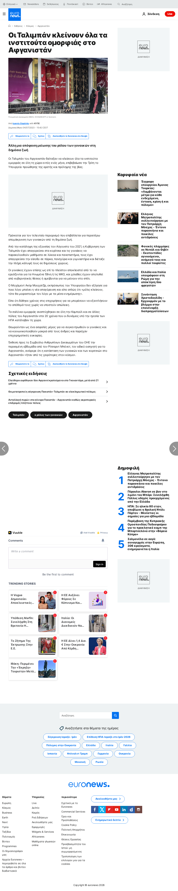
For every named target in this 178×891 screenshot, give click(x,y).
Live (170, 13)
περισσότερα (69, 796)
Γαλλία (127, 745)
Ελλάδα (91, 745)
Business (7, 812)
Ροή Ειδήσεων (40, 817)
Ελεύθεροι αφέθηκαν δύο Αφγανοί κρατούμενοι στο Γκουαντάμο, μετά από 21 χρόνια (53, 382)
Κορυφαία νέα (132, 174)
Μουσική (80, 762)
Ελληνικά (10, 4)
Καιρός (36, 812)
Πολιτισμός (8, 836)
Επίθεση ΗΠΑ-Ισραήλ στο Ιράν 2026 (108, 737)
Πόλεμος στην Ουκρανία (61, 745)
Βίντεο (6, 841)
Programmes (9, 846)
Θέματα (6, 796)
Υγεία (5, 827)
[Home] (9, 26)
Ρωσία (99, 762)
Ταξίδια (6, 831)
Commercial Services (73, 811)
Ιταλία (109, 745)
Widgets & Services (43, 831)
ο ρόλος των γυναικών (49, 414)
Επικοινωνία (68, 834)
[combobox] (136, 4)
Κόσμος (30, 26)
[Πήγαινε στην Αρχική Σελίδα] (14, 14)
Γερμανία (103, 753)
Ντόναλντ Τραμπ (77, 753)
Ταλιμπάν (19, 414)
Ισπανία (52, 753)
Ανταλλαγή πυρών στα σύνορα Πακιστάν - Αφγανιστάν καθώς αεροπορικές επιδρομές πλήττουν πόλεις (52, 401)
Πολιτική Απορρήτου (73, 829)
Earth (5, 817)
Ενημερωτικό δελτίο (108, 820)
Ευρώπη (6, 803)
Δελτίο (35, 807)
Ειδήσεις (18, 26)
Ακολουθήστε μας (42, 822)
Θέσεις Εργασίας (71, 839)
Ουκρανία (125, 753)
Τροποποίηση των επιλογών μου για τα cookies (73, 860)
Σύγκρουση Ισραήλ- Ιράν (62, 737)
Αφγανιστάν (44, 26)
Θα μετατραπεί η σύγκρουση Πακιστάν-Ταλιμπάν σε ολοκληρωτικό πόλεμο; (52, 391)
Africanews (38, 836)
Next (5, 822)
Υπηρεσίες (38, 796)
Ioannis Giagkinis (21, 123)
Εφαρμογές (38, 827)
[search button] (119, 4)
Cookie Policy (69, 824)
